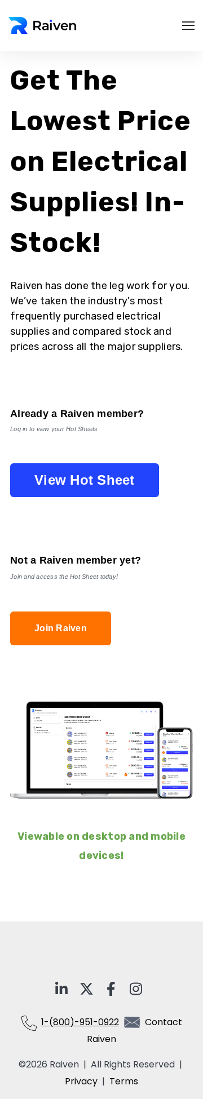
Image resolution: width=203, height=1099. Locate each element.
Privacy (83, 1081)
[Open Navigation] (188, 25)
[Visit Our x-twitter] (86, 989)
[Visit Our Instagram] (136, 989)
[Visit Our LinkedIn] (61, 989)
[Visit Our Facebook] (111, 989)
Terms (123, 1081)
